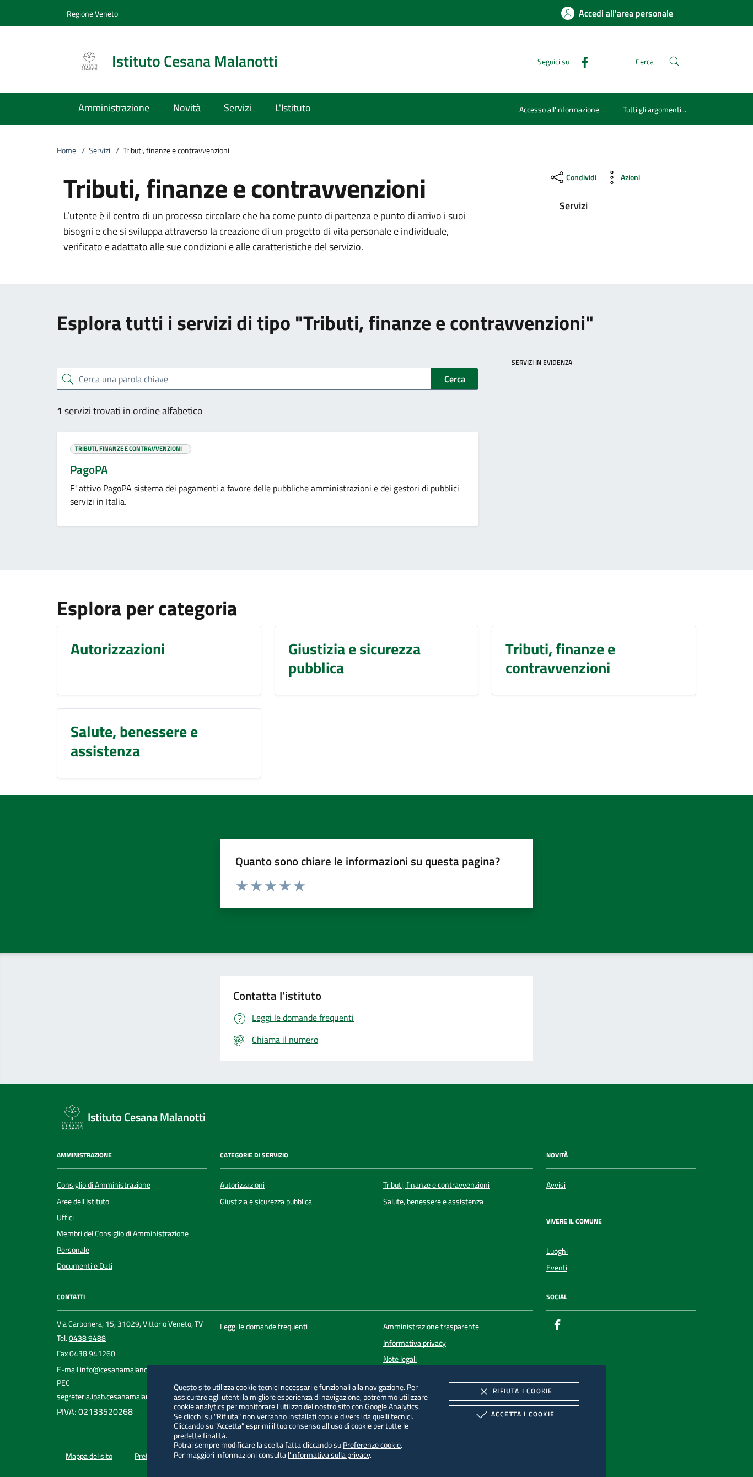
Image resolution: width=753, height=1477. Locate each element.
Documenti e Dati (84, 1266)
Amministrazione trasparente (431, 1327)
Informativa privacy (414, 1343)
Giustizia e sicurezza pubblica (266, 1201)
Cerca (454, 379)
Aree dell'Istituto (83, 1201)
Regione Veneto (92, 13)
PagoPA (89, 469)
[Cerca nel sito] (674, 61)
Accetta (523, 1414)
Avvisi (556, 1185)
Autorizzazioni (242, 1185)
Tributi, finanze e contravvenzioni (436, 1185)
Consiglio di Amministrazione (103, 1185)
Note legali (400, 1359)
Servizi (99, 150)
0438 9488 (87, 1338)
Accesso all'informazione (559, 109)
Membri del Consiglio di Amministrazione (123, 1233)
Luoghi (557, 1251)
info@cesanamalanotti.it (120, 1370)
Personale (73, 1250)
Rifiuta (522, 1391)
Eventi (556, 1268)
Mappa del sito (89, 1456)
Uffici (65, 1217)
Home (66, 150)
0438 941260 (92, 1354)
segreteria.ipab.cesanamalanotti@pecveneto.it (132, 1397)
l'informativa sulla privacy (329, 1454)
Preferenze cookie (372, 1445)
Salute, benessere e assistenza (433, 1201)
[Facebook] (580, 60)
